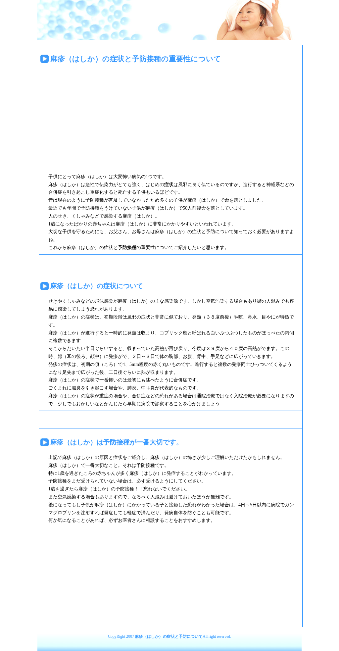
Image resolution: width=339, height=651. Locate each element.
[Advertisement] (97, 117)
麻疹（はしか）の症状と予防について (169, 636)
